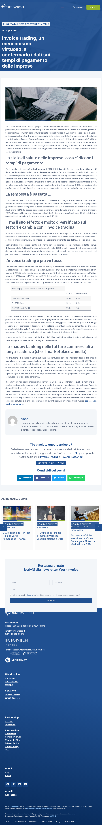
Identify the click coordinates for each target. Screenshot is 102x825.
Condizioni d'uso (13, 736)
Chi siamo (10, 678)
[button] (25, 478)
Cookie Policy (11, 746)
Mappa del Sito (12, 740)
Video (8, 775)
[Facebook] (7, 784)
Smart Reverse (12, 697)
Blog (7, 772)
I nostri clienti (11, 681)
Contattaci (10, 733)
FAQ (7, 749)
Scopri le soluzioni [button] (51, 463)
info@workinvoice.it (15, 630)
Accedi (8, 791)
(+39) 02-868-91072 (14, 634)
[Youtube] (25, 784)
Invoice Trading (12, 694)
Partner (9, 721)
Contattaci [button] (78, 7)
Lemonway (14, 806)
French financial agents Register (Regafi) (39, 809)
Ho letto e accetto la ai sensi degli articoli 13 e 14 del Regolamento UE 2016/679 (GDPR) (46, 595)
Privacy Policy (30, 595)
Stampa (9, 684)
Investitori (10, 724)
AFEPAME (53, 816)
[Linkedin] (19, 784)
